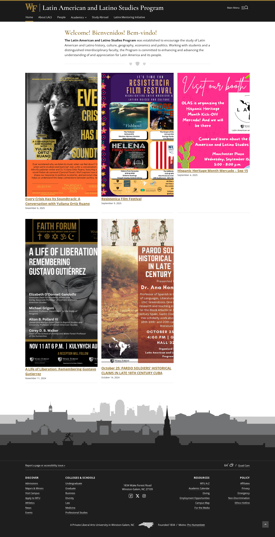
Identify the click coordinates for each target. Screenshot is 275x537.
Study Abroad (100, 17)
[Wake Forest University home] (31, 8)
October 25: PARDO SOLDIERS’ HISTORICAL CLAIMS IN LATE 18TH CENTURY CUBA (136, 370)
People (61, 17)
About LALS (45, 17)
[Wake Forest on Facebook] (131, 496)
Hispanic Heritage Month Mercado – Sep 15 (212, 170)
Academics (77, 17)
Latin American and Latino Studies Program (103, 7)
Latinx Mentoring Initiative (129, 17)
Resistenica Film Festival (121, 198)
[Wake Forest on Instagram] (144, 496)
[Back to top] (265, 524)
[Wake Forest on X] (137, 496)
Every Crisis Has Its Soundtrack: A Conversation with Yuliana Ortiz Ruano (57, 201)
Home (29, 17)
